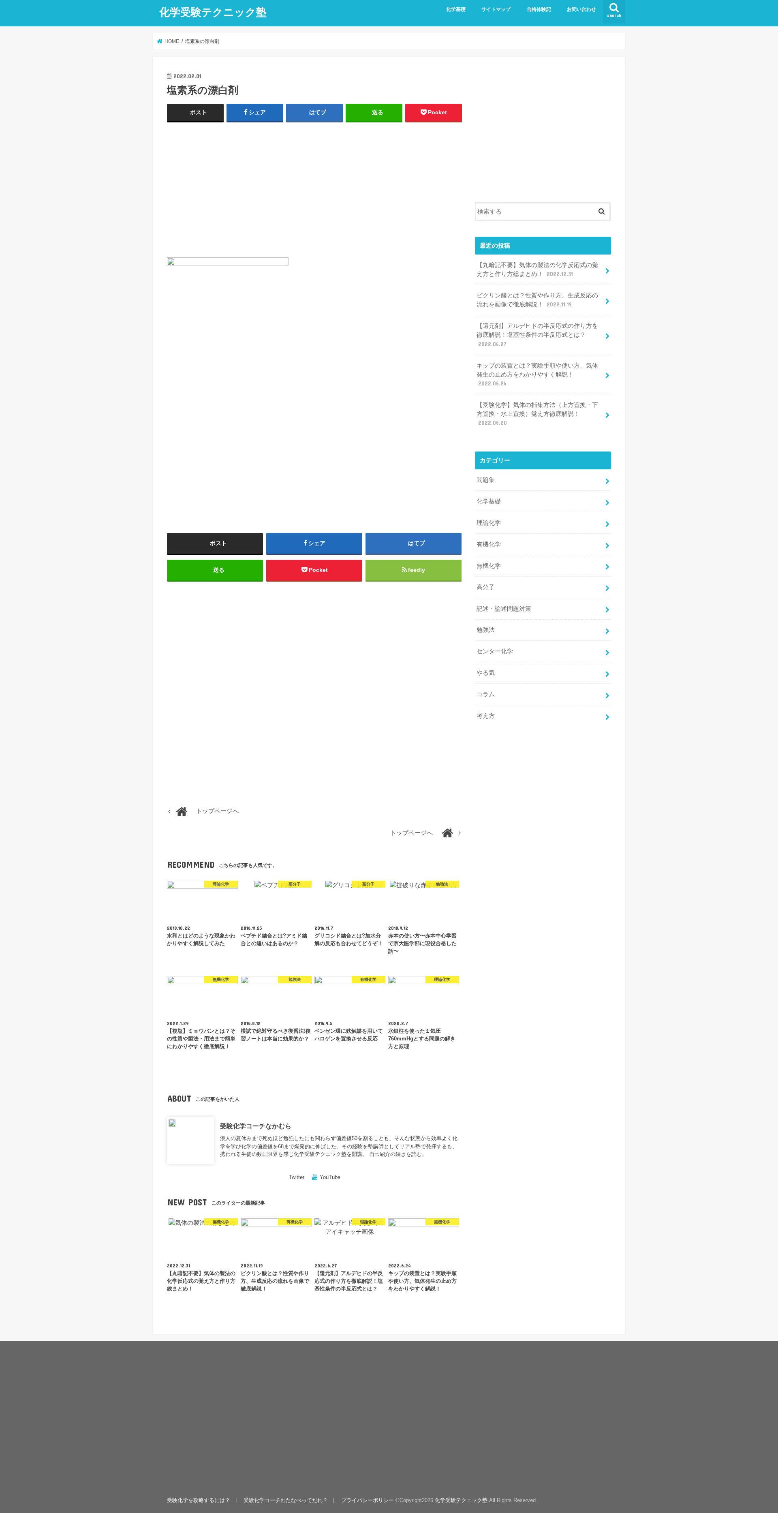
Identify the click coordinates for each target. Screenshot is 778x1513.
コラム (486, 694)
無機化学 (489, 566)
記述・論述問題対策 (504, 609)
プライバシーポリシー (367, 1500)
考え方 (486, 716)
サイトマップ (496, 9)
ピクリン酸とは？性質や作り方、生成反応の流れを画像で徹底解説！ (537, 300)
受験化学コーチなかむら (255, 1126)
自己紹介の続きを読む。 (398, 1154)
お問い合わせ (581, 9)
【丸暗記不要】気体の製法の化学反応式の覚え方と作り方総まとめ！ (537, 269)
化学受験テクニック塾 (213, 11)
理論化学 (489, 523)
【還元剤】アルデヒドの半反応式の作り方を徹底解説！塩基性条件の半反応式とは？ (537, 335)
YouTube (330, 1177)
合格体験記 (539, 9)
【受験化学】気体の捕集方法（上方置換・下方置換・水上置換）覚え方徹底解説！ (537, 414)
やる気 (486, 673)
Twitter (296, 1177)
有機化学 (489, 544)
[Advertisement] (314, 188)
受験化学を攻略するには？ (198, 1500)
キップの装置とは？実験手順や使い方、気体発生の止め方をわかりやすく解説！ (537, 374)
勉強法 (486, 630)
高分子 (486, 587)
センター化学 (495, 651)
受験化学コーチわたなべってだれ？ (286, 1500)
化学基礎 (456, 9)
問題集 (486, 480)
